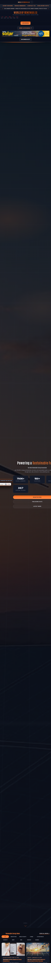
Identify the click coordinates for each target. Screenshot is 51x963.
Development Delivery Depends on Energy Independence (12, 960)
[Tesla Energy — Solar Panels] (9, 17)
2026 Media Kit (25, 39)
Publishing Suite (43, 5)
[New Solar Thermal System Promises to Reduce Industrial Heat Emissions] (37, 949)
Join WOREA (25, 23)
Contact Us (31, 5)
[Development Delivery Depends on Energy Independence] (13, 949)
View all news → (44, 933)
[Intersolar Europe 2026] (25, 34)
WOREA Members (20, 5)
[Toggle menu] (31, 2)
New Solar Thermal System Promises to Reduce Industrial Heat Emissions (36, 960)
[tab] (5, 936)
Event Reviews (8, 5)
